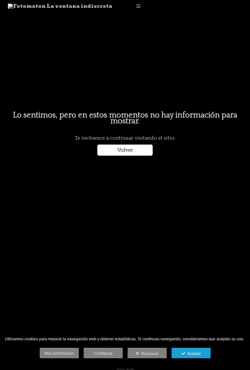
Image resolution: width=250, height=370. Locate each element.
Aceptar (193, 353)
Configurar (103, 353)
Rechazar (149, 353)
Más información (59, 353)
